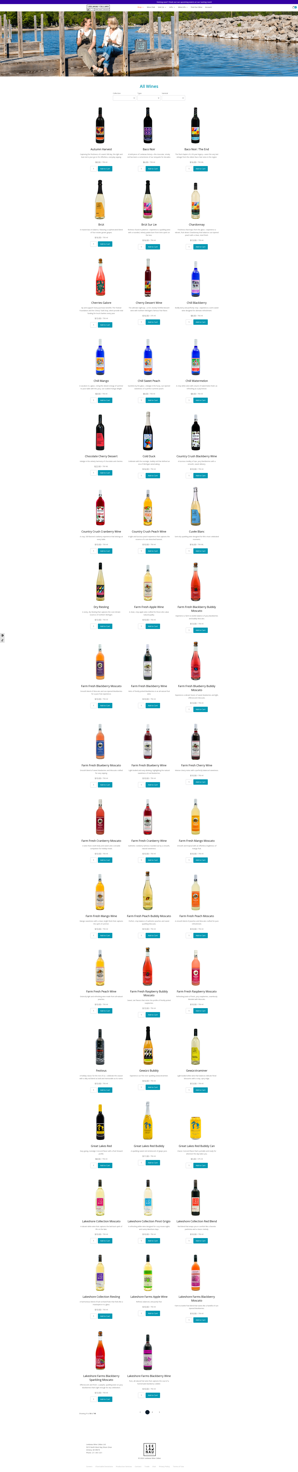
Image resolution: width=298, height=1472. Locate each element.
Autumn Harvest (101, 149)
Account (208, 7)
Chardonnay (197, 224)
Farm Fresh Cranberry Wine (149, 841)
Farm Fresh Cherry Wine (196, 765)
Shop (139, 7)
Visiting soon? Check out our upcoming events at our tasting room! (184, 2)
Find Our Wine (196, 7)
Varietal (165, 93)
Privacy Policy (164, 1466)
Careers (89, 1466)
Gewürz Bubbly (149, 1070)
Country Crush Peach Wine (149, 531)
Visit (154, 1466)
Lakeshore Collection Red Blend (197, 1221)
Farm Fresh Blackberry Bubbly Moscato (197, 609)
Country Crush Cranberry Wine (101, 531)
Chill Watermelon (197, 381)
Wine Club (151, 7)
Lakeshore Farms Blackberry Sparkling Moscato (101, 1378)
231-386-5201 (97, 1453)
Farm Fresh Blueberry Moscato (101, 765)
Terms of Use (178, 1466)
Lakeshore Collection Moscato (101, 1221)
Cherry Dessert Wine (149, 303)
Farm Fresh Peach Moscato (196, 916)
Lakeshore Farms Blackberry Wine (149, 1376)
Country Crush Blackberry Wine (197, 456)
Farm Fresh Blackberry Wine (149, 686)
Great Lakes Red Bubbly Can (197, 1146)
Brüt (101, 224)
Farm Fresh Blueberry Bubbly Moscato (196, 688)
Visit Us (161, 7)
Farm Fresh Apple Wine (149, 607)
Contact (138, 1466)
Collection (117, 93)
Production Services (124, 1466)
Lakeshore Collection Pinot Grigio (149, 1221)
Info (171, 7)
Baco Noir (149, 149)
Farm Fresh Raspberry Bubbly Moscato (149, 993)
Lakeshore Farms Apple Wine (149, 1297)
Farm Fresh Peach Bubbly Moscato (149, 916)
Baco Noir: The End (197, 149)
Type (139, 93)
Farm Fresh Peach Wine (101, 991)
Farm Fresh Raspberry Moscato (197, 991)
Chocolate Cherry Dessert (101, 456)
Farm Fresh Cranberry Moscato (101, 841)
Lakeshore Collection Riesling (101, 1297)
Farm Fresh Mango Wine (101, 916)
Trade (146, 1466)
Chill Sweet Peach (149, 381)
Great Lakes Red (101, 1146)
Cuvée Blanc (197, 531)
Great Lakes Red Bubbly (149, 1146)
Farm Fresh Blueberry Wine (149, 765)
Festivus (101, 1070)
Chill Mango (101, 381)
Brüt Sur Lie (149, 224)
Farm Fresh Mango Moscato (197, 841)
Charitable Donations (104, 1466)
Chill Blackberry (197, 303)
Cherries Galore (101, 303)
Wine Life (182, 7)
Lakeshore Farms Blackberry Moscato (197, 1298)
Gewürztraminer (196, 1070)
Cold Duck (149, 456)
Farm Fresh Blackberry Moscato (101, 686)
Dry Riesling (101, 607)
